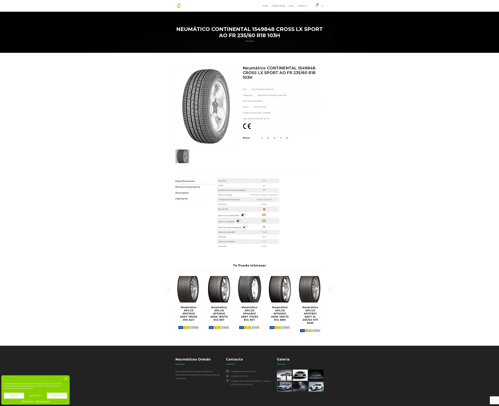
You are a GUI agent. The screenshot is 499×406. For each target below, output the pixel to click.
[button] (65, 378)
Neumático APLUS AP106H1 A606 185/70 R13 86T (219, 313)
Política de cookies (27, 401)
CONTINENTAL (260, 107)
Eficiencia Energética (187, 187)
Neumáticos (262, 95)
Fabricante (181, 198)
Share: (246, 138)
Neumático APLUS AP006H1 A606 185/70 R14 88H (280, 313)
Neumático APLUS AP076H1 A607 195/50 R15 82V (188, 313)
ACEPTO (14, 395)
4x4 (264, 237)
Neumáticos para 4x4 (277, 95)
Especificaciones (185, 181)
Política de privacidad (42, 401)
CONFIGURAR (57, 395)
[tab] (194, 181)
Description (182, 193)
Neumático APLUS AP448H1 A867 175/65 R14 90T (249, 313)
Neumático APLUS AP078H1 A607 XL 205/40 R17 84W (310, 315)
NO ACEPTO (35, 395)
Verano (264, 204)
